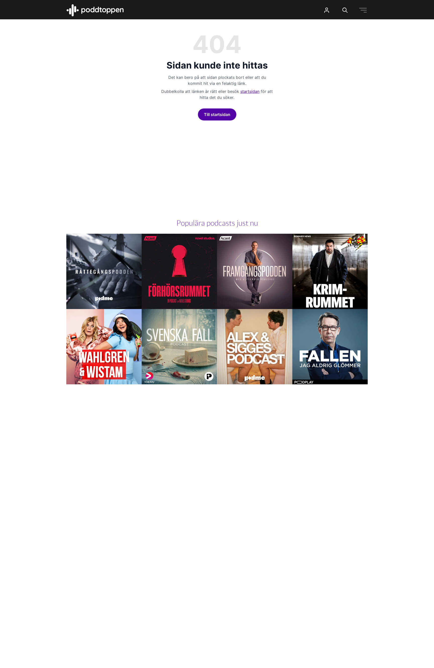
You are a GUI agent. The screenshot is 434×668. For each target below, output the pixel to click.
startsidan (249, 91)
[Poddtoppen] (95, 10)
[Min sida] (326, 10)
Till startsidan (217, 114)
